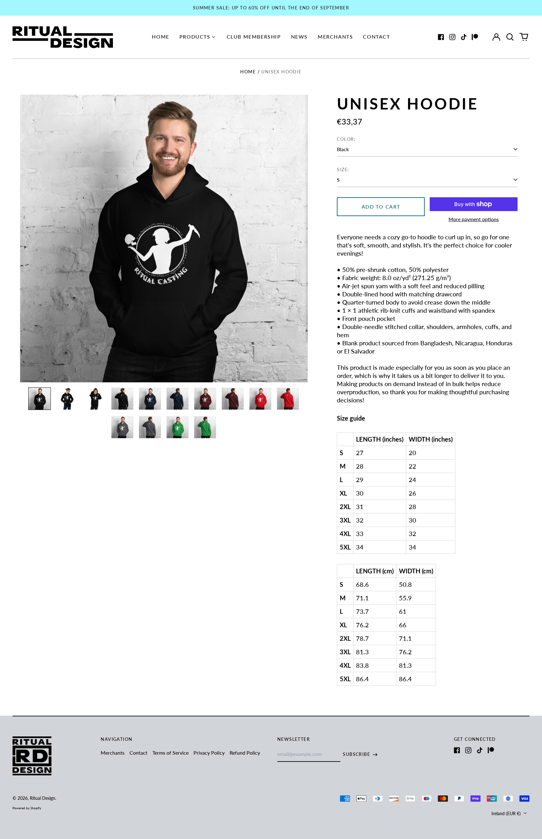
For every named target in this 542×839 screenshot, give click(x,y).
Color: (346, 139)
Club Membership (254, 37)
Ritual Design (42, 798)
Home (160, 37)
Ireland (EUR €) (507, 813)
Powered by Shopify (27, 808)
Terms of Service (170, 753)
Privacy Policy (209, 753)
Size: (343, 169)
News (299, 37)
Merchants (335, 37)
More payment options (474, 219)
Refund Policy (245, 753)
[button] (510, 37)
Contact (376, 37)
